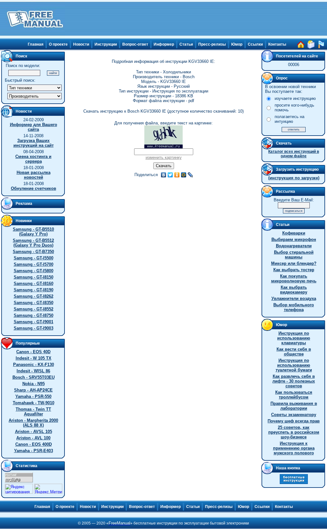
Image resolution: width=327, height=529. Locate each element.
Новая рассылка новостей (33, 175)
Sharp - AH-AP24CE (33, 390)
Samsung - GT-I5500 (33, 258)
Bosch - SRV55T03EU (33, 377)
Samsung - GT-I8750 (33, 315)
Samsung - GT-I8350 (33, 302)
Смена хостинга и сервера (33, 159)
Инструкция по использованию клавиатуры (293, 338)
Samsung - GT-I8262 (33, 296)
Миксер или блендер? (293, 263)
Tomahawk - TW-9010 (33, 402)
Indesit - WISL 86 (33, 371)
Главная (35, 44)
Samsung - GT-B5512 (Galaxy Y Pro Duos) (33, 243)
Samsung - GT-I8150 (33, 277)
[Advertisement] (196, 19)
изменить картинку (164, 157)
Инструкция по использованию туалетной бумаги (294, 365)
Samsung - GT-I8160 (33, 283)
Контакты (277, 44)
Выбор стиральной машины (294, 254)
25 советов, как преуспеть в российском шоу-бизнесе (293, 432)
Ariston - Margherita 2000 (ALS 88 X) (33, 423)
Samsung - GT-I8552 (33, 309)
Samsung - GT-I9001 (33, 321)
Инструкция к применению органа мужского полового (294, 448)
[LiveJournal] (190, 175)
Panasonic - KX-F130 (33, 364)
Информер (164, 44)
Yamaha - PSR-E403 (33, 450)
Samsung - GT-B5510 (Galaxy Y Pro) (33, 231)
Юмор (236, 44)
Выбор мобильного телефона (293, 307)
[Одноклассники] (177, 175)
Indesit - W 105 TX (33, 358)
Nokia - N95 (33, 383)
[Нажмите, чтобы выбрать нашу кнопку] (294, 482)
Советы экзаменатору (293, 414)
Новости (81, 44)
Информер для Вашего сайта (33, 127)
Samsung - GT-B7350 (33, 251)
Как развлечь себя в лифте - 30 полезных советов (293, 381)
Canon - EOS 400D (33, 444)
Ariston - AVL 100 (33, 438)
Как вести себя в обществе (294, 351)
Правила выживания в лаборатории (293, 406)
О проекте (58, 44)
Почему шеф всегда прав (294, 421)
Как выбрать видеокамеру (293, 289)
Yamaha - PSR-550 (33, 396)
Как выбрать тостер (293, 269)
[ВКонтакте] (163, 175)
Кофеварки (293, 233)
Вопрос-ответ (135, 44)
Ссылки (255, 44)
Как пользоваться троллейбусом (293, 394)
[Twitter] (170, 175)
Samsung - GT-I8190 (33, 289)
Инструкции (106, 44)
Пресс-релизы (212, 44)
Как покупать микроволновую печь (293, 278)
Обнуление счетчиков (33, 188)
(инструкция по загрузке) (293, 177)
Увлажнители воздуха (293, 298)
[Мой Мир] (183, 175)
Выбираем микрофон (293, 239)
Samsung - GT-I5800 (33, 270)
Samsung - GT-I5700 (33, 264)
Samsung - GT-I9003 (33, 328)
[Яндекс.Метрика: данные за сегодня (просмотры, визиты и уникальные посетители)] (48, 489)
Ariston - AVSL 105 (33, 431)
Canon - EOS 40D (33, 351)
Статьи (186, 44)
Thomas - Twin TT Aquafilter (33, 411)
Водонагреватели (294, 245)
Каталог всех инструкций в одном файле (293, 153)
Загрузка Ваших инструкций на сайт (33, 143)
